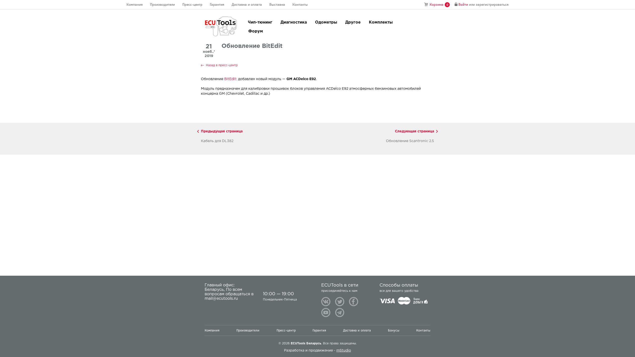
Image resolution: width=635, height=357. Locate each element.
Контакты (300, 4)
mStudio (343, 350)
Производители (162, 4)
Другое (353, 22)
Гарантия (217, 4)
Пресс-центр (192, 4)
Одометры (326, 22)
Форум (255, 31)
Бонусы (393, 330)
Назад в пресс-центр (222, 65)
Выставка (277, 4)
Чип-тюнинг (260, 22)
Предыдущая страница (222, 131)
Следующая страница (414, 131)
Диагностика (294, 22)
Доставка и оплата (247, 4)
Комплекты (381, 22)
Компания (135, 4)
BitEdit (230, 79)
